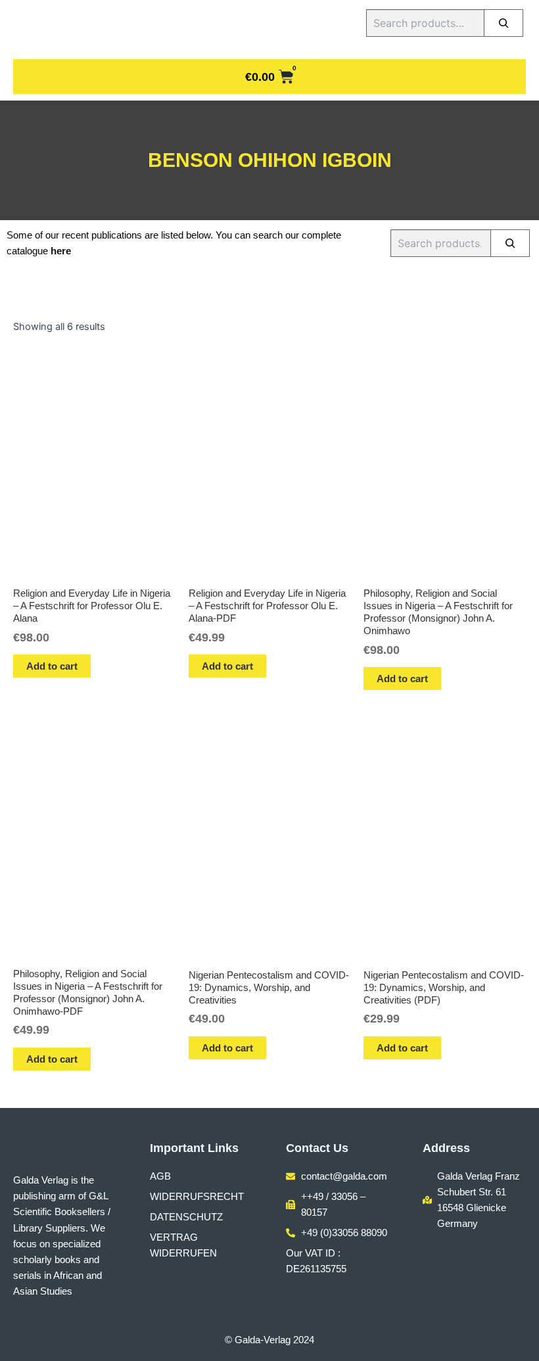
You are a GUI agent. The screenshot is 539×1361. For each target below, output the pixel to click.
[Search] (503, 23)
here (61, 251)
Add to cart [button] (52, 666)
